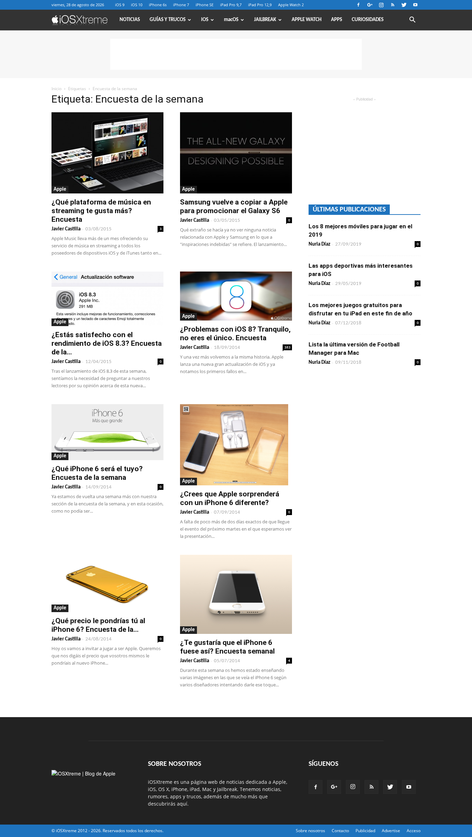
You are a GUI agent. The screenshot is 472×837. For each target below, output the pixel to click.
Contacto (340, 831)
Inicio (56, 89)
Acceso (414, 831)
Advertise (391, 831)
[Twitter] (404, 5)
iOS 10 (136, 4)
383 (287, 347)
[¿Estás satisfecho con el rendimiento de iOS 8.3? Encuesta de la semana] (107, 299)
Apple (60, 189)
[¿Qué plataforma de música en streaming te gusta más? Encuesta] (107, 152)
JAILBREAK (265, 19)
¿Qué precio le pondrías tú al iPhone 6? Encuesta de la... (98, 625)
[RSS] (392, 5)
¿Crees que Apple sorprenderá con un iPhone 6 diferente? (229, 498)
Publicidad (365, 831)
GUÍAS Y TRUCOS (168, 19)
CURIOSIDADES (368, 19)
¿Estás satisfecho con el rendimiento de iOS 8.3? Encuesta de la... (106, 343)
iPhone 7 (181, 4)
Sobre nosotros (310, 831)
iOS (204, 19)
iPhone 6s (158, 4)
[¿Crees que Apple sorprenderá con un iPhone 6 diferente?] (236, 444)
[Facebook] (358, 5)
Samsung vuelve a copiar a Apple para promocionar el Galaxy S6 (233, 206)
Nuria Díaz (319, 244)
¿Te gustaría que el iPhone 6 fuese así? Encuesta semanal (227, 646)
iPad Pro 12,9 (260, 4)
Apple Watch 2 (291, 4)
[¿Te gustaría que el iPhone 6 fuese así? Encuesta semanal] (236, 594)
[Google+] (370, 5)
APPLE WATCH (306, 19)
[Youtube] (415, 5)
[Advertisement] (236, 54)
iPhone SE (205, 4)
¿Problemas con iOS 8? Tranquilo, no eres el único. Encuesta (235, 333)
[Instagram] (381, 5)
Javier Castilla (66, 229)
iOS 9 (119, 4)
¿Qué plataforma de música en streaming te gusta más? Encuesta (101, 210)
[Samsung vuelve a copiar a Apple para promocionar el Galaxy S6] (236, 152)
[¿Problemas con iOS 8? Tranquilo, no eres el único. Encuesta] (236, 296)
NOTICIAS (130, 19)
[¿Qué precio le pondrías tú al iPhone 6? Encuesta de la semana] (107, 583)
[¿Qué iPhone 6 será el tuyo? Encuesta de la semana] (107, 432)
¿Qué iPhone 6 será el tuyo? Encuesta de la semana (97, 473)
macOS (231, 19)
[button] (412, 20)
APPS (336, 19)
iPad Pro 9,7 (231, 4)
